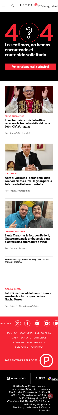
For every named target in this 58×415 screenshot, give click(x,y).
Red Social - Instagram (37, 323)
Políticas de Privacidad (44, 409)
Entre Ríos (40, 337)
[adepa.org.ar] (40, 378)
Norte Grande (36, 342)
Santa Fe (26, 337)
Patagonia (21, 347)
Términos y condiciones (25, 407)
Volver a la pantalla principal (30, 66)
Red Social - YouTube (47, 323)
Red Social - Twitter (18, 323)
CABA (15, 337)
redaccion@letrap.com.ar (37, 404)
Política (12, 332)
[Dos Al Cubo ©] (16, 378)
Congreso (37, 347)
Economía (26, 332)
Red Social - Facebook (27, 323)
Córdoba (19, 342)
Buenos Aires (43, 332)
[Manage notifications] (50, 395)
